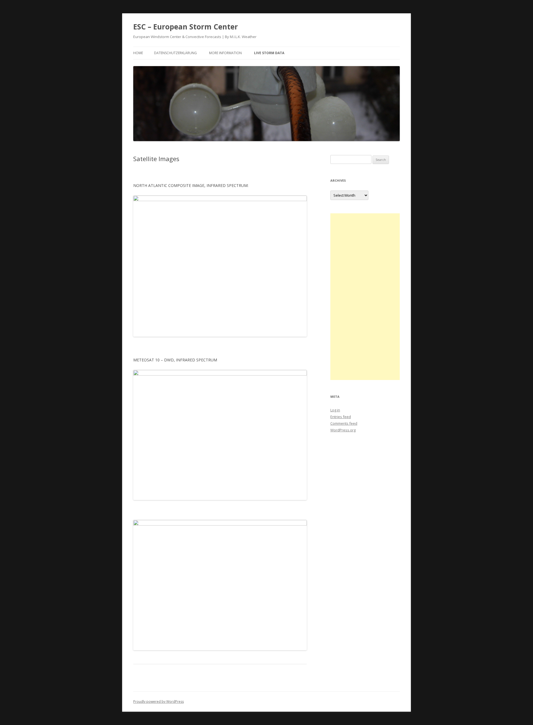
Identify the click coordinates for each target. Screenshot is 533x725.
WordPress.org (343, 430)
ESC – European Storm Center (185, 27)
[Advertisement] (365, 296)
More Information (225, 53)
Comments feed (343, 423)
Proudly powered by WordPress (158, 701)
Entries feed (340, 416)
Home (138, 53)
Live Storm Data (269, 53)
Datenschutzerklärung (175, 53)
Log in (335, 410)
